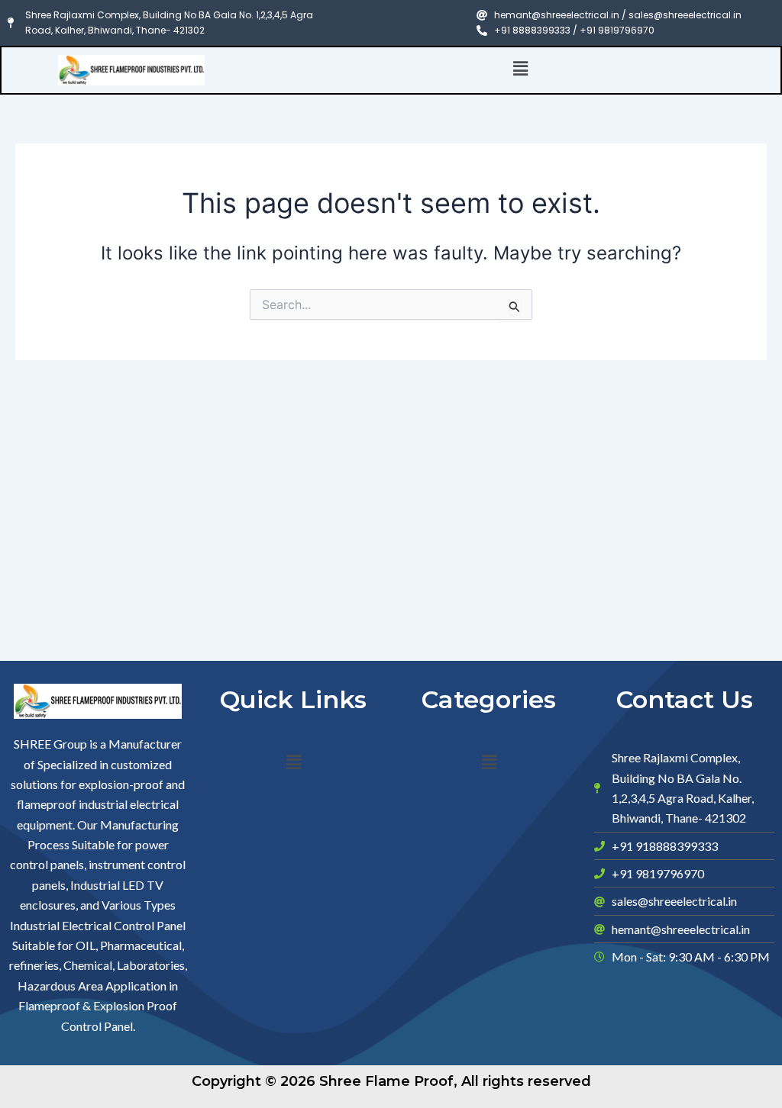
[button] (521, 69)
